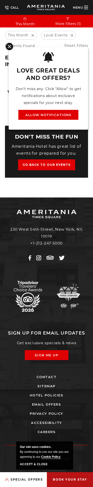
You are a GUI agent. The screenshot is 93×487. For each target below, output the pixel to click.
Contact (46, 377)
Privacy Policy (46, 413)
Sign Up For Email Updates (46, 333)
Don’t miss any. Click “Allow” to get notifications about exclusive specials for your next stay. (48, 96)
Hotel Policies (46, 395)
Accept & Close (34, 464)
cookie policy (51, 457)
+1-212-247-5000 (12, 7)
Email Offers (46, 404)
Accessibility (46, 423)
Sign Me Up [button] (50, 356)
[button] (46, 164)
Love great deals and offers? (48, 74)
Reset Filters (76, 45)
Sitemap (46, 386)
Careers (46, 432)
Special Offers (26, 479)
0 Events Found (20, 46)
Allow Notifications (48, 115)
